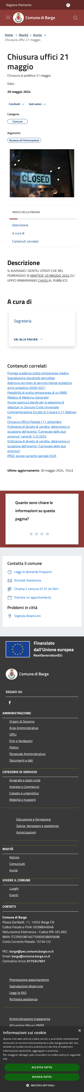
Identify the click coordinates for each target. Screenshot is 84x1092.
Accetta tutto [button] (42, 1067)
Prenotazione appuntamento (29, 979)
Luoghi (14, 888)
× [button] (79, 1030)
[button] (42, 1085)
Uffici (13, 734)
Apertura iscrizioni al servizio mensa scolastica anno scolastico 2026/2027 (39, 385)
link (5, 1059)
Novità (23, 34)
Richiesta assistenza (23, 999)
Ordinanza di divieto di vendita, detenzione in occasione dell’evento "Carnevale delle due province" (38, 446)
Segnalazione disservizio (26, 986)
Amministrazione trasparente (29, 1018)
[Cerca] (75, 17)
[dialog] (42, 1059)
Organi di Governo (21, 721)
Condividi (15, 104)
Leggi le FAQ (18, 992)
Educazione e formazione (33, 819)
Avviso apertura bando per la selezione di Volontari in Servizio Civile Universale (35, 405)
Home (9, 34)
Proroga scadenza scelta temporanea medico (38, 373)
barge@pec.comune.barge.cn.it (31, 951)
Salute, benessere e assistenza (37, 825)
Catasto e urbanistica (24, 793)
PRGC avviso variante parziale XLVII (31, 455)
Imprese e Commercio (24, 786)
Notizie (14, 857)
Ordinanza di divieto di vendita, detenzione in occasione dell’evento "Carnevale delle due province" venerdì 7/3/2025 (38, 431)
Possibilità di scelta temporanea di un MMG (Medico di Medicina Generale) (37, 395)
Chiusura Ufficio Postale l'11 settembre (34, 421)
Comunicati (17, 863)
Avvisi (37, 34)
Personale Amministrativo (27, 753)
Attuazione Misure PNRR (26, 1025)
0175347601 (36, 961)
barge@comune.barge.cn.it (31, 956)
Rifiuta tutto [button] (42, 1077)
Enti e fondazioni (21, 740)
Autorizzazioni (26, 832)
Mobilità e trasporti (22, 799)
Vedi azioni (35, 104)
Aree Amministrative (23, 727)
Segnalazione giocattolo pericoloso (31, 377)
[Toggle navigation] (8, 17)
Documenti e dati (21, 760)
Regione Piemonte (18, 4)
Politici (14, 747)
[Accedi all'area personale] (68, 5)
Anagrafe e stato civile (24, 780)
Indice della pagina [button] (26, 212)
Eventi (13, 894)
